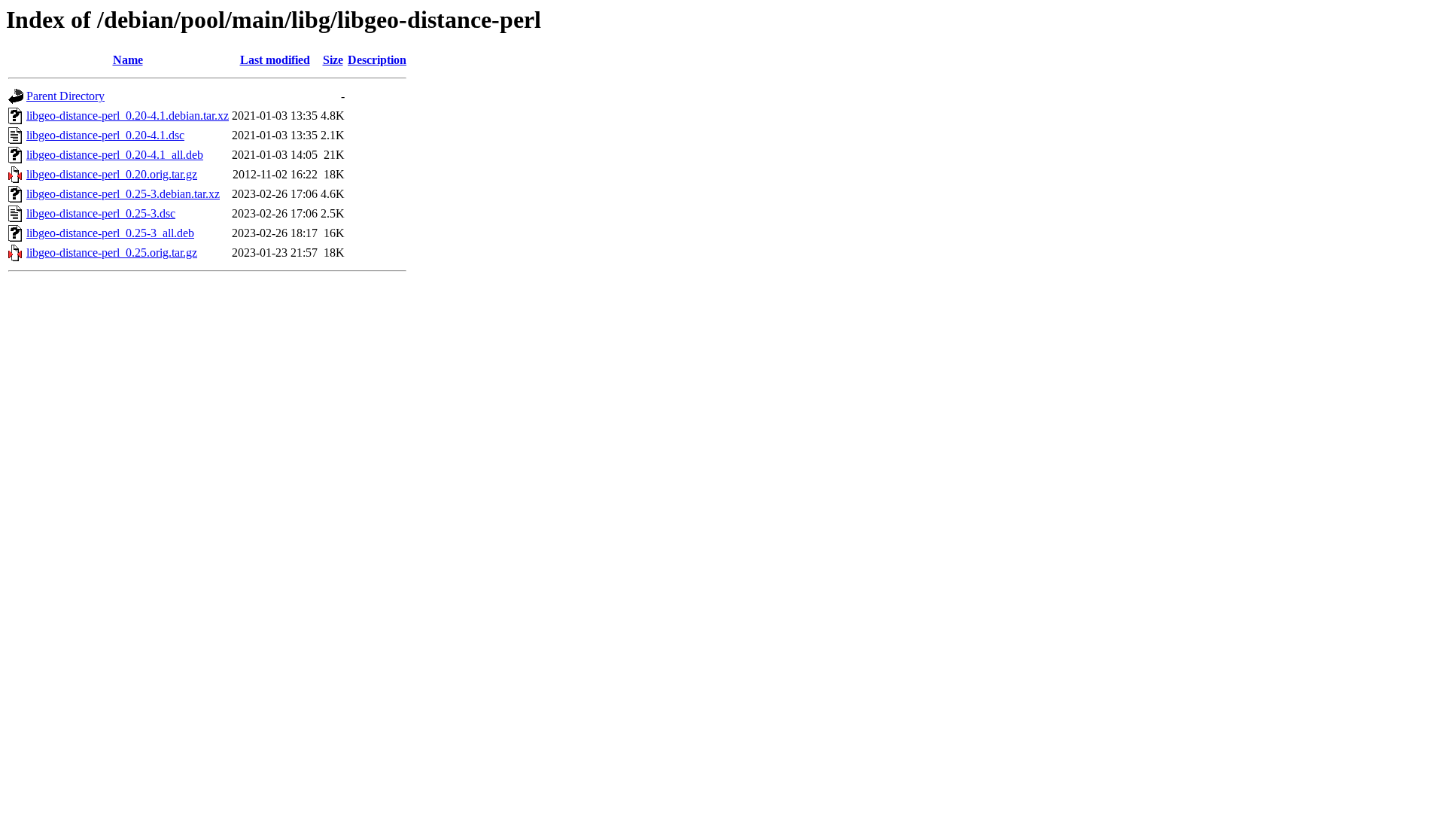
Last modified (275, 59)
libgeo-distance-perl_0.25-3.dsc (100, 213)
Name (128, 59)
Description (377, 59)
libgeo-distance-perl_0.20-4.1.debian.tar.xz (127, 115)
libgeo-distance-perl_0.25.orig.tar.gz (111, 252)
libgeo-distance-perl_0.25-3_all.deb (110, 233)
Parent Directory (65, 96)
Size (333, 59)
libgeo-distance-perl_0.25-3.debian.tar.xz (123, 193)
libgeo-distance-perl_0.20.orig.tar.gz (111, 174)
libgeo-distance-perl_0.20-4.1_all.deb (114, 154)
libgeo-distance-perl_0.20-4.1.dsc (105, 135)
